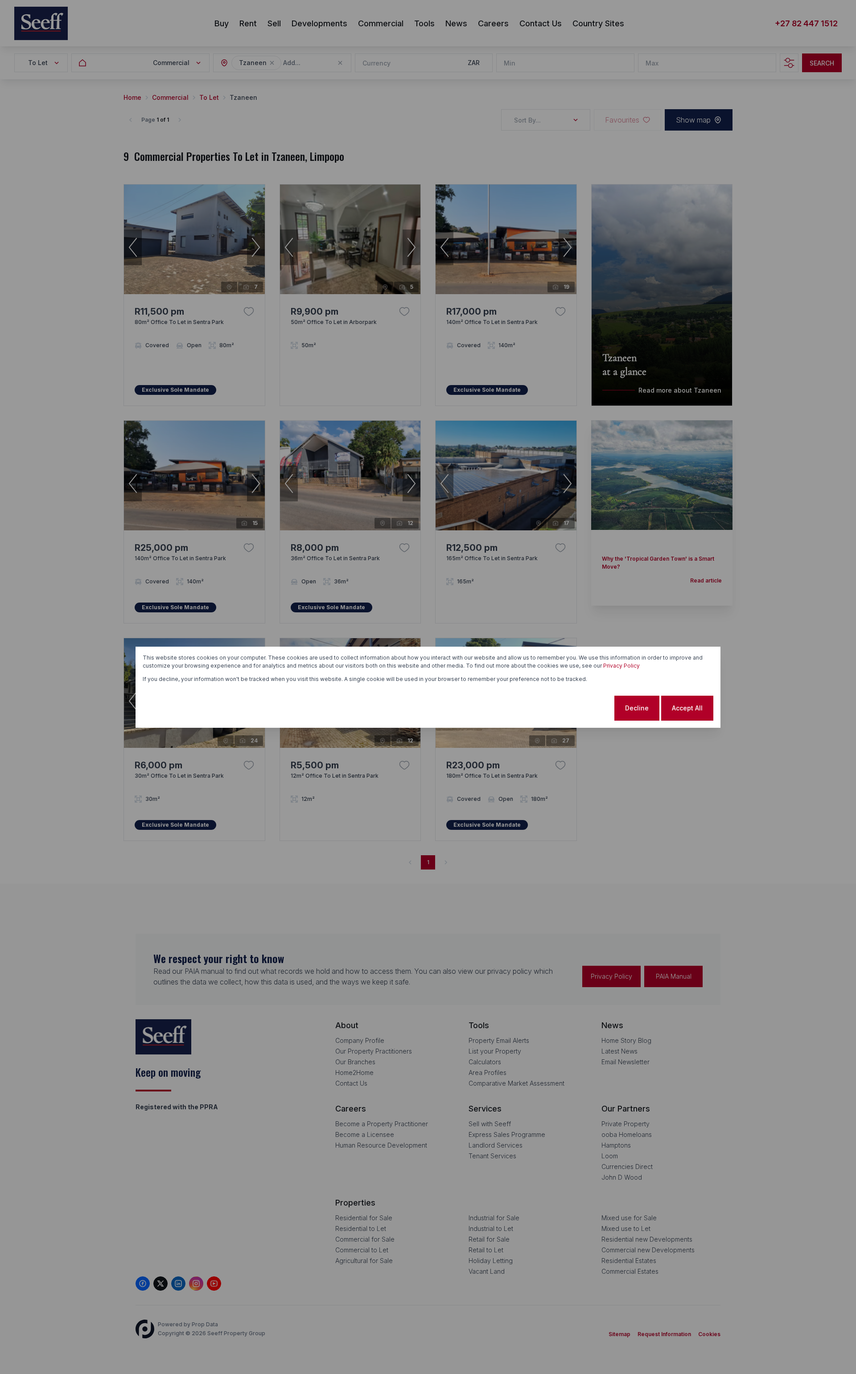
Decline (637, 708)
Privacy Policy (621, 665)
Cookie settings (577, 708)
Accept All (687, 708)
